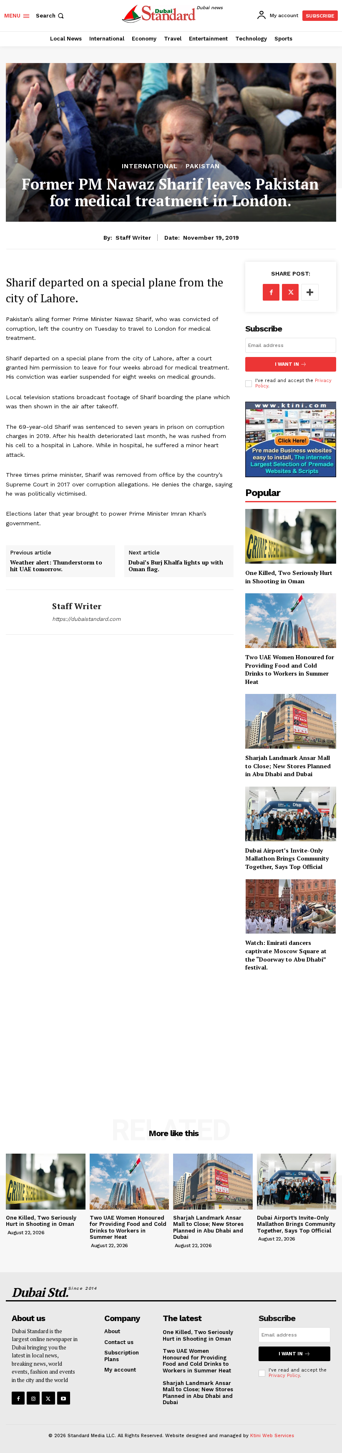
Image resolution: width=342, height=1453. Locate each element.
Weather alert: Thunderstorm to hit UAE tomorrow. (56, 566)
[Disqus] (120, 760)
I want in (287, 364)
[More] (310, 292)
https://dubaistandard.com (86, 619)
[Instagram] (33, 1398)
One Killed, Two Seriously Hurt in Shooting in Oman (288, 577)
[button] (50, 16)
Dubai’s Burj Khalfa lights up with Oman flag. (175, 566)
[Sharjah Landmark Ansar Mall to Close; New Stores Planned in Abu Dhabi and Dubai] (290, 721)
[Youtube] (63, 1398)
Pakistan (203, 166)
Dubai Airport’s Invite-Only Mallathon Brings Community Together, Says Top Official (287, 858)
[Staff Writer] (26, 612)
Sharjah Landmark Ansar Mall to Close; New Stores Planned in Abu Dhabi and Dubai (288, 766)
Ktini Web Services (272, 1435)
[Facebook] (271, 292)
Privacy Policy (284, 1375)
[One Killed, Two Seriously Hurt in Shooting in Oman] (290, 536)
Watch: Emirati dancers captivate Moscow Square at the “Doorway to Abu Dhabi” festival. (286, 955)
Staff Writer (133, 237)
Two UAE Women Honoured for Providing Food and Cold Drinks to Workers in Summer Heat (289, 669)
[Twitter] (290, 292)
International (150, 166)
